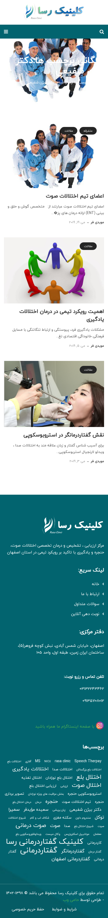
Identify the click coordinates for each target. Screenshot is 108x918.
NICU (47, 761)
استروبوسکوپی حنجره (84, 794)
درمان (38, 801)
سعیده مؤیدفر (36, 809)
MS (37, 761)
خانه (100, 82)
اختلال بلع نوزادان (59, 778)
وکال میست (52, 833)
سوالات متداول (86, 603)
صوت (55, 825)
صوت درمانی (31, 825)
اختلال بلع (88, 777)
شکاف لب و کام (39, 817)
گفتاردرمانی (38, 850)
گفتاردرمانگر (72, 851)
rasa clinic (63, 761)
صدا (67, 826)
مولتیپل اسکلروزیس (76, 833)
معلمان (97, 833)
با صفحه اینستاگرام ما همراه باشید (65, 726)
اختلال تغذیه (31, 778)
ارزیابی (64, 785)
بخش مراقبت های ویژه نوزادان (46, 793)
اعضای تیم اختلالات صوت (75, 195)
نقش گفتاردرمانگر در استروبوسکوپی (64, 434)
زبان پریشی (59, 809)
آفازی (28, 761)
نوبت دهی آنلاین (85, 613)
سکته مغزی (62, 817)
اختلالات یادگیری (30, 769)
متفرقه (88, 130)
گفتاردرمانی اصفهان (70, 859)
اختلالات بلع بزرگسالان (88, 769)
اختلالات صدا (62, 769)
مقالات (68, 130)
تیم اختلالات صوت (76, 802)
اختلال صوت (86, 785)
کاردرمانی (94, 843)
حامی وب (71, 899)
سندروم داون (83, 817)
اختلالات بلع (14, 761)
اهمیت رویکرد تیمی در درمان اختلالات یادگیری (61, 315)
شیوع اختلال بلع (84, 826)
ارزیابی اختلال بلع (42, 786)
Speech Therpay (87, 761)
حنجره (51, 801)
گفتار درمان (94, 851)
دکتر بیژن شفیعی (85, 809)
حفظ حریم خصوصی (28, 909)
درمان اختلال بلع (22, 801)
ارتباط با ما (90, 593)
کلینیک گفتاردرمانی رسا (44, 841)
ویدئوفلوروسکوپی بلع (28, 833)
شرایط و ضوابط (64, 909)
